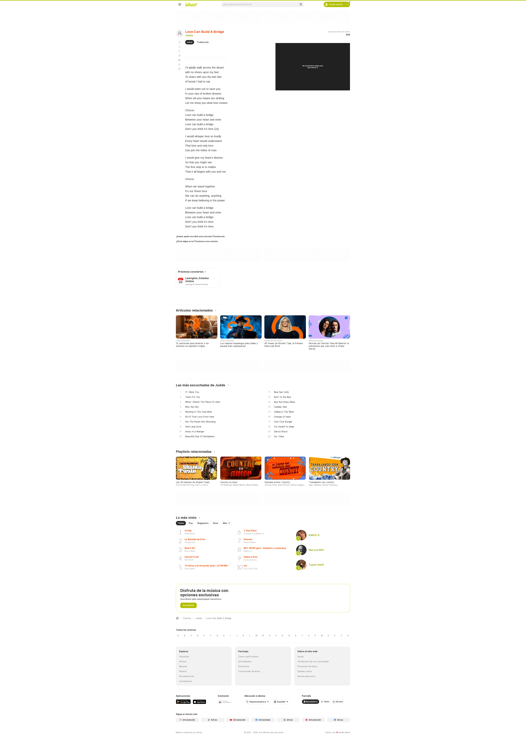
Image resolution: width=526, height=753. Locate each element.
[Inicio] (177, 618)
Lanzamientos (185, 681)
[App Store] (199, 701)
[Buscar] (301, 4)
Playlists (183, 671)
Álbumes (183, 666)
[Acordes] (179, 56)
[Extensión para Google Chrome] (225, 701)
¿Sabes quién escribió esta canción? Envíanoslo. (200, 236)
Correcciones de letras (249, 671)
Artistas (182, 661)
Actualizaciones (186, 676)
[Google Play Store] (183, 701)
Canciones (184, 656)
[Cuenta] (347, 4)
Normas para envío (306, 676)
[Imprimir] (179, 60)
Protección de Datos (307, 666)
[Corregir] (179, 64)
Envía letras (243, 666)
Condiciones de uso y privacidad (313, 661)
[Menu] (180, 4)
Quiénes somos (305, 671)
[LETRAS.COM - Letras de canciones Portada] (191, 4)
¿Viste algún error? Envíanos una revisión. (197, 241)
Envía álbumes (245, 661)
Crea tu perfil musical (248, 656)
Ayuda (300, 656)
